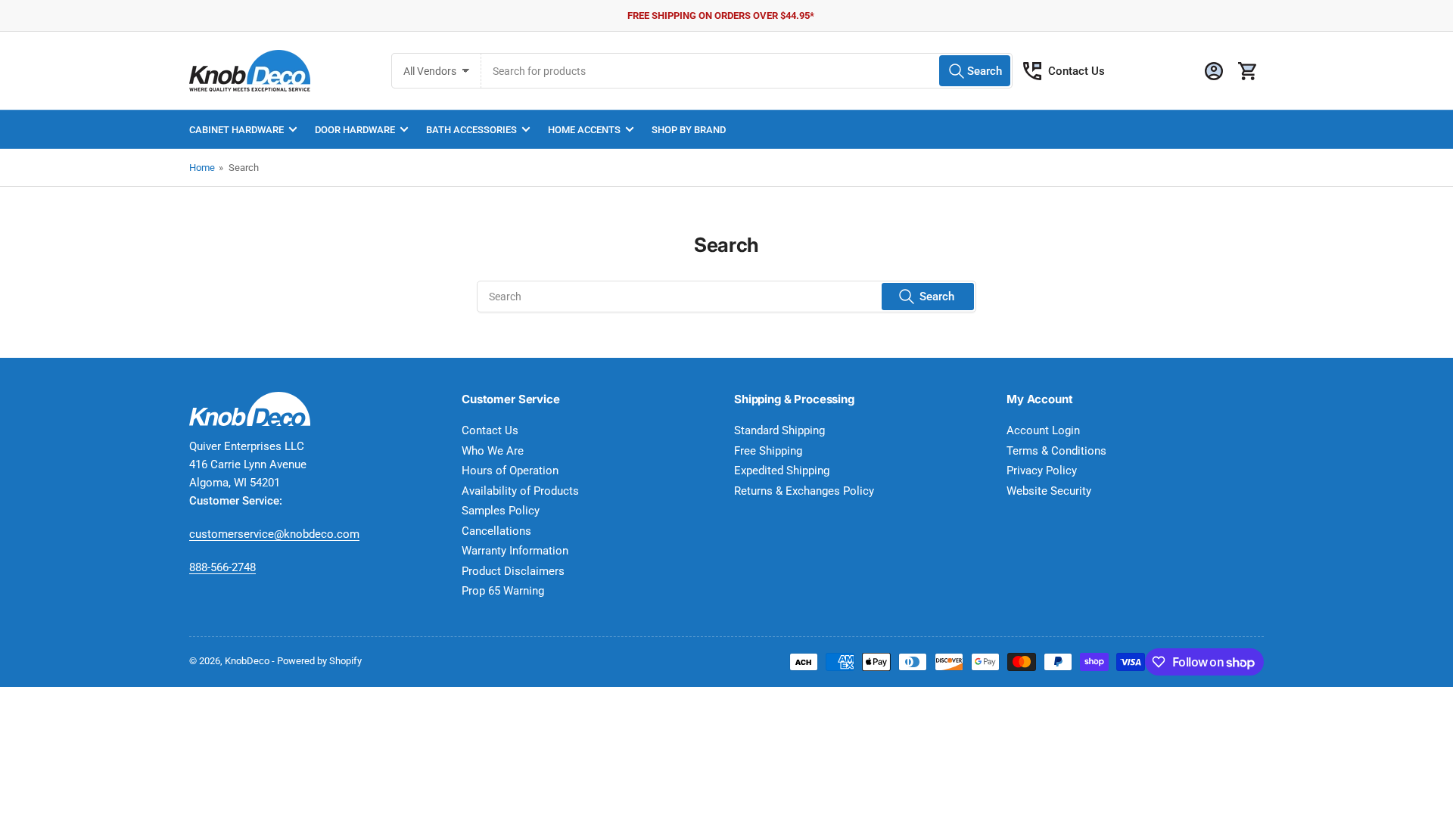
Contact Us (1076, 71)
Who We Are (493, 451)
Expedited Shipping (781, 470)
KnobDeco (247, 660)
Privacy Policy (1042, 470)
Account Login (1043, 430)
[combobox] (747, 71)
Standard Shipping (779, 430)
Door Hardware (355, 129)
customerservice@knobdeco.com (274, 534)
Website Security (1049, 491)
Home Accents (584, 129)
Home (202, 167)
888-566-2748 (222, 567)
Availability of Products (520, 491)
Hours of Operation (510, 470)
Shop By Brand (689, 129)
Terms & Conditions (1056, 451)
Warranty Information (515, 551)
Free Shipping (768, 451)
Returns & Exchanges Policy (804, 491)
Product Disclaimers (513, 571)
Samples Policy (501, 510)
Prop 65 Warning (503, 591)
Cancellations (496, 531)
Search (936, 296)
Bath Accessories (471, 129)
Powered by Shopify (319, 660)
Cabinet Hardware (236, 129)
